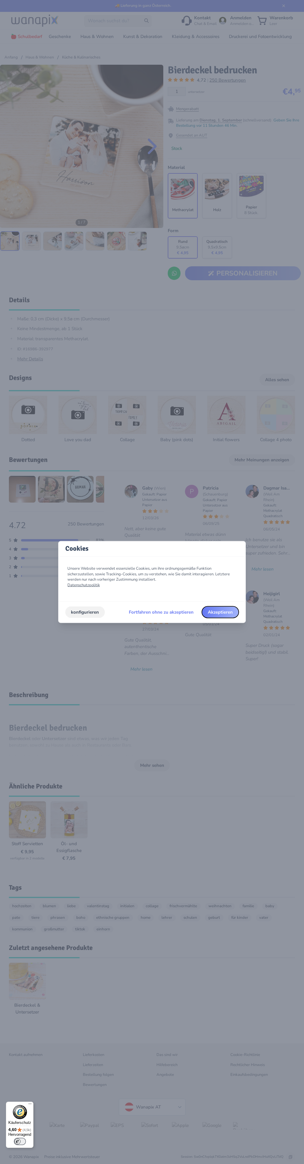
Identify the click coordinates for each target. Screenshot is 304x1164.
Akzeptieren (220, 612)
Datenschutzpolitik (83, 585)
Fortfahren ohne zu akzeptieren (161, 612)
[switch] (20, 1141)
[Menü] (30, 1105)
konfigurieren (85, 612)
